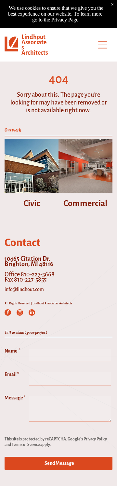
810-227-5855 (30, 279)
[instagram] (20, 313)
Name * (12, 351)
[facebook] (8, 313)
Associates (33, 45)
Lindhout (33, 37)
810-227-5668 (38, 274)
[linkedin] (32, 313)
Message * (15, 397)
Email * (12, 374)
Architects (34, 52)
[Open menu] (102, 45)
